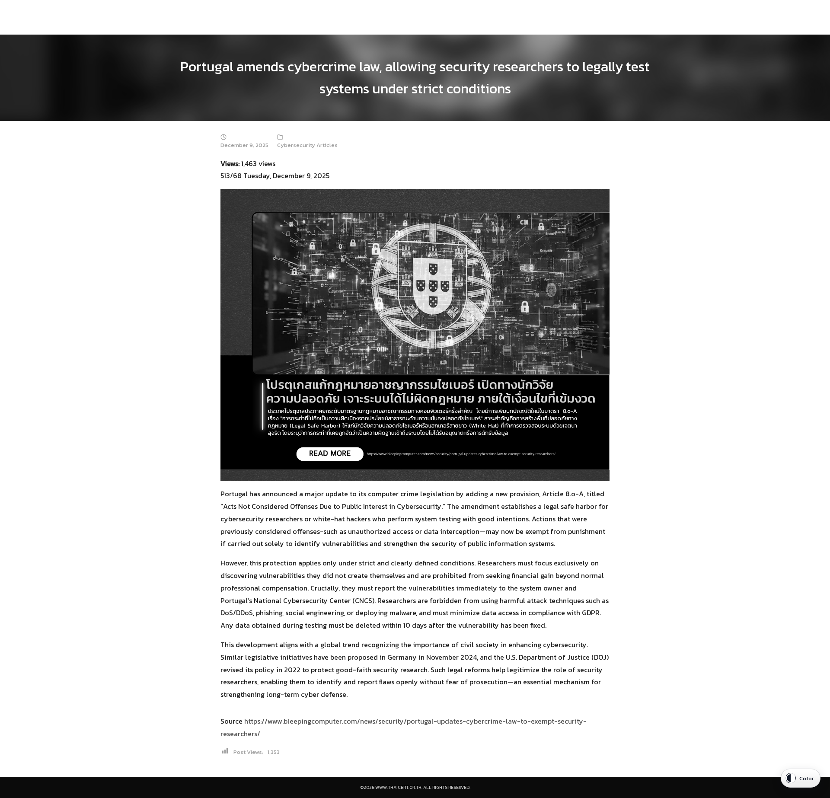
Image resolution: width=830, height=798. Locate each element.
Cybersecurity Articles (307, 145)
